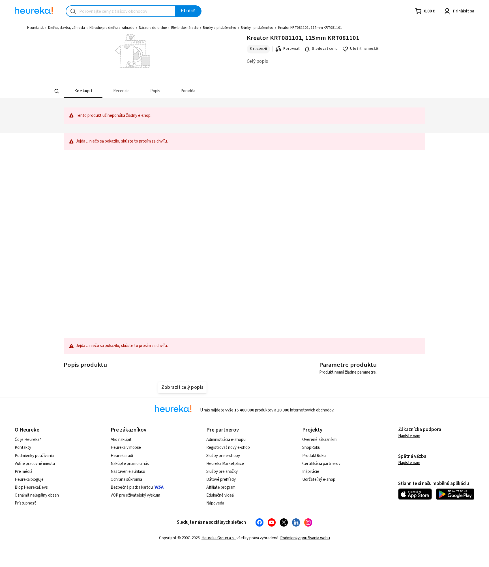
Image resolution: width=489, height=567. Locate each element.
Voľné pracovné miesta (35, 464)
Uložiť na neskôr (365, 48)
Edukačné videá (220, 495)
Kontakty (23, 447)
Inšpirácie (310, 472)
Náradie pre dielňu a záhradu (111, 27)
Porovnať (291, 48)
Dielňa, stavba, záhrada (66, 27)
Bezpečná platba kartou (132, 487)
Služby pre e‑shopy (223, 456)
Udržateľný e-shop (318, 479)
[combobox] (121, 11)
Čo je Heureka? (28, 440)
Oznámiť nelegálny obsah (37, 495)
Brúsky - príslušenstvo (257, 27)
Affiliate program (220, 487)
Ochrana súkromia (126, 479)
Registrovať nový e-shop (228, 447)
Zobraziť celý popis (182, 387)
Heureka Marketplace (225, 464)
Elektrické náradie (184, 27)
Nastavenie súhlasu (128, 472)
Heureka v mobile (126, 447)
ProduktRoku (314, 456)
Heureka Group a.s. (218, 538)
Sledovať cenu (325, 48)
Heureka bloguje (29, 479)
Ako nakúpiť (121, 440)
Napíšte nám (409, 436)
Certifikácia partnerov (321, 464)
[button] (83, 91)
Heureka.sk (35, 27)
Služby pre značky (222, 472)
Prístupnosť (25, 503)
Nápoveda (215, 503)
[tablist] (238, 91)
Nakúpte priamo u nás (130, 464)
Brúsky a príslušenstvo (219, 27)
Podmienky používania (34, 456)
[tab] (83, 91)
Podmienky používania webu (305, 538)
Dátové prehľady (221, 479)
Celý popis (257, 61)
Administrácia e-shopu (226, 440)
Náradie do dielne (153, 27)
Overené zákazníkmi (319, 440)
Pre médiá (23, 472)
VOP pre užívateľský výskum (135, 495)
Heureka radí (122, 456)
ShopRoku (311, 447)
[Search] (56, 91)
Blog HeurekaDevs (31, 487)
